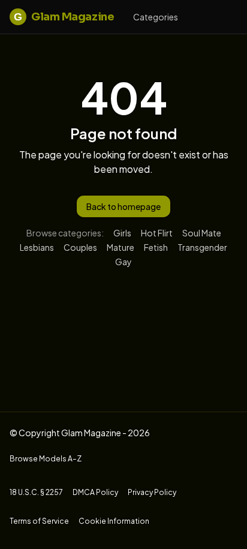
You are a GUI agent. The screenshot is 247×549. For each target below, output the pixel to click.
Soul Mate (201, 232)
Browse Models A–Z (46, 458)
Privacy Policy (152, 492)
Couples (80, 247)
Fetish (156, 247)
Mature (120, 247)
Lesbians (37, 247)
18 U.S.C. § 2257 (36, 492)
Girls (122, 232)
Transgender (202, 247)
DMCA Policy (95, 492)
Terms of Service (39, 521)
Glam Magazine (64, 16)
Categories (155, 16)
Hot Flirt (157, 232)
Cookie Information (114, 521)
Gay (123, 261)
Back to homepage (123, 206)
